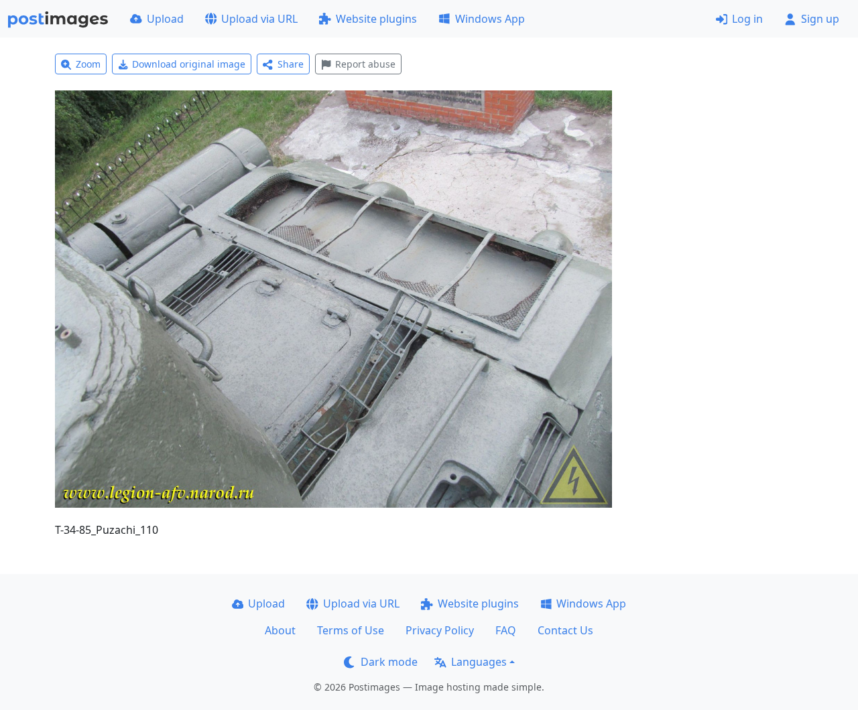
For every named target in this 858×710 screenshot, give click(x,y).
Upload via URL (259, 18)
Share (291, 64)
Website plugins (376, 18)
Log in (747, 18)
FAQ (505, 630)
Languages (479, 661)
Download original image (188, 64)
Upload (165, 18)
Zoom (88, 64)
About (280, 630)
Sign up (820, 18)
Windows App (490, 18)
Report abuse (365, 64)
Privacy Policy (440, 630)
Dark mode (389, 661)
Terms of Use (350, 630)
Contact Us (565, 630)
